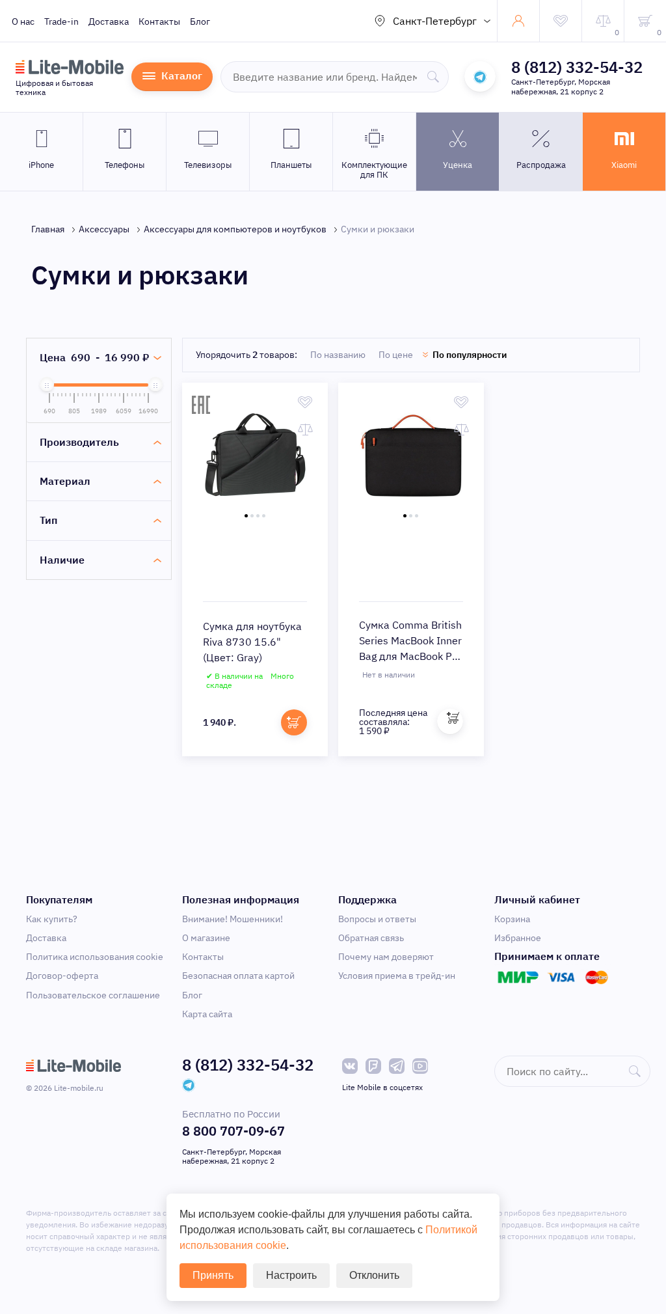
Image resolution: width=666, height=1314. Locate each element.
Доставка (108, 21)
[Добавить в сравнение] (305, 429)
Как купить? (51, 919)
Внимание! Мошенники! (232, 919)
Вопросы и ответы (377, 919)
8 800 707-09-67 (233, 1131)
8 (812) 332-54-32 (577, 67)
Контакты (159, 21)
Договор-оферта (62, 975)
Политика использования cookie (94, 957)
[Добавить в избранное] (305, 402)
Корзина (512, 919)
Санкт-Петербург (435, 20)
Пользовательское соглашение (93, 995)
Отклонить (374, 1275)
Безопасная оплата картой (238, 975)
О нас (23, 21)
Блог (200, 21)
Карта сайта (207, 1014)
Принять (213, 1275)
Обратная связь (371, 938)
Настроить (291, 1275)
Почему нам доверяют (386, 957)
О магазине (206, 938)
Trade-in (61, 21)
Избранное (517, 938)
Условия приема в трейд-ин (396, 975)
